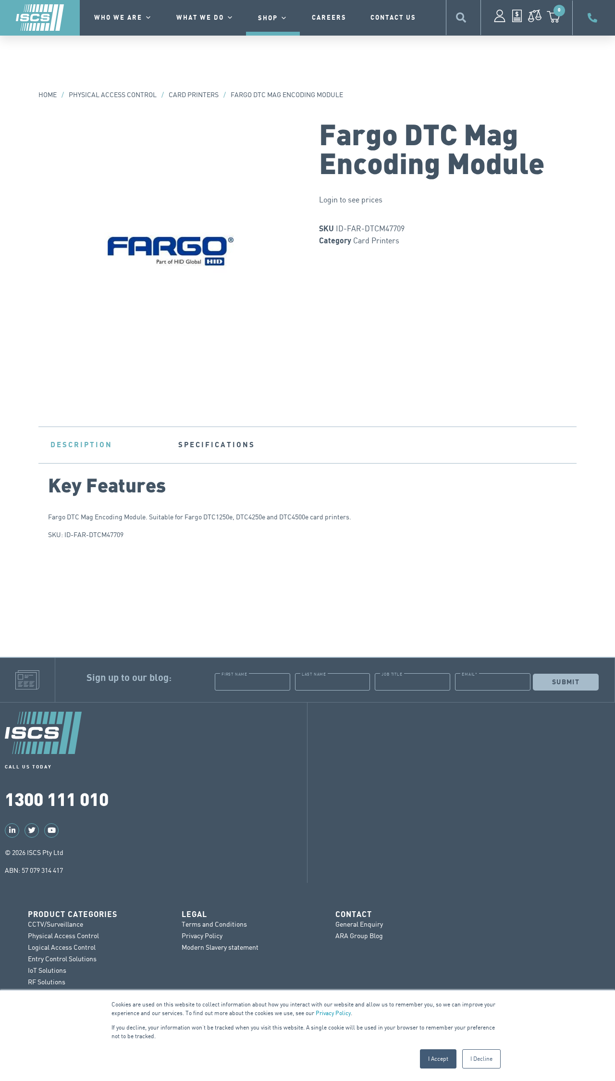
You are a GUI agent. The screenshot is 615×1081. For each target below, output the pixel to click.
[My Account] (499, 16)
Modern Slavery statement (220, 947)
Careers (329, 17)
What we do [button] (200, 17)
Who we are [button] (118, 17)
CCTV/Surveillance (55, 924)
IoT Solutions (47, 970)
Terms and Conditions (214, 924)
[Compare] (534, 16)
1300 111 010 (57, 798)
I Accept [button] (438, 1058)
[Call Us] (594, 18)
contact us (393, 17)
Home (47, 94)
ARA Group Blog (359, 935)
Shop (268, 18)
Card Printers (194, 94)
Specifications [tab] (216, 445)
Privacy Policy (333, 1013)
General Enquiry (359, 924)
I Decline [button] (481, 1058)
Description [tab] (81, 445)
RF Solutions (46, 982)
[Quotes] (517, 16)
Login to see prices (350, 199)
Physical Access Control (113, 94)
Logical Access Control (62, 947)
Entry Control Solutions (62, 959)
